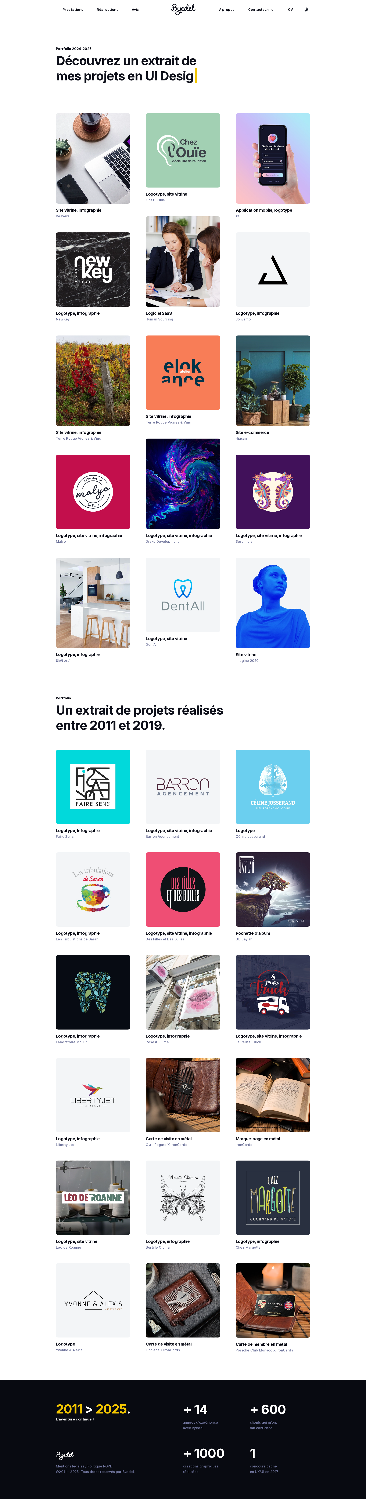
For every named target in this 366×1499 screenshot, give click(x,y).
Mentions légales (70, 1466)
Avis (135, 9)
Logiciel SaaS (159, 313)
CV (290, 9)
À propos (226, 9)
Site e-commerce (252, 432)
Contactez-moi (261, 9)
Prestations (73, 9)
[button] (93, 787)
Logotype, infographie (78, 313)
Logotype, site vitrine (166, 194)
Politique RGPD (100, 1466)
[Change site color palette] (306, 9)
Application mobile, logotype (264, 210)
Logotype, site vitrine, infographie (89, 535)
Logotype (245, 830)
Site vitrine (246, 654)
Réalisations (107, 9)
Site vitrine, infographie (78, 210)
